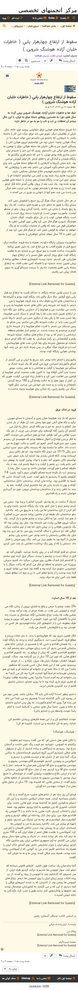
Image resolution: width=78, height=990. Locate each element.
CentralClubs (35, 986)
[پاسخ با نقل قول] (7, 76)
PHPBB (46, 986)
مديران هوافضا (42, 55)
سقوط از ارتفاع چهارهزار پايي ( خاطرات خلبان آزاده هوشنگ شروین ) (40, 45)
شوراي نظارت (56, 55)
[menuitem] (65, 18)
